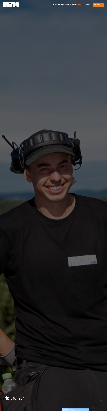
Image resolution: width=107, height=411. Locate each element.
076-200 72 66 (98, 5)
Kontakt (88, 5)
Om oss (55, 5)
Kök (59, 5)
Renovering (73, 5)
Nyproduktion (65, 5)
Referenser (81, 5)
